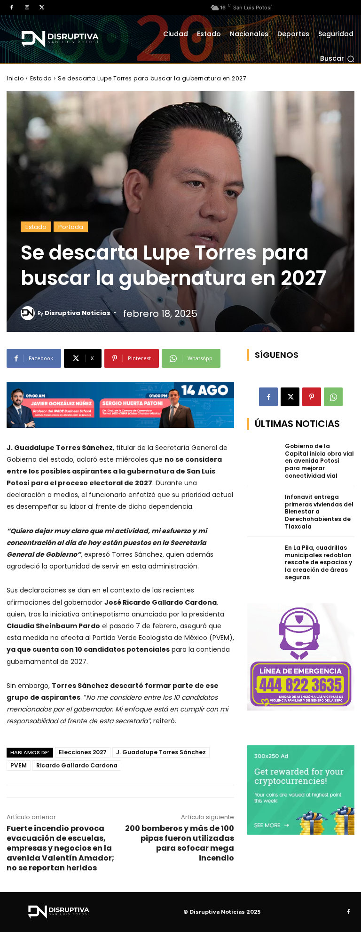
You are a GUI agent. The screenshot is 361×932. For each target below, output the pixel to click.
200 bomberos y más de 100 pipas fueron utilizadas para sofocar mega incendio (179, 843)
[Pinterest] (311, 396)
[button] (337, 58)
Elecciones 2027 (83, 752)
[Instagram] (27, 7)
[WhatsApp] (333, 396)
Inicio (15, 78)
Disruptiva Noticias (77, 312)
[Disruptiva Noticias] (29, 313)
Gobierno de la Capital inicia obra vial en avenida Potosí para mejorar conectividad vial (319, 460)
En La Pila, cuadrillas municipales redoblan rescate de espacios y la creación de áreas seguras (318, 562)
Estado (41, 78)
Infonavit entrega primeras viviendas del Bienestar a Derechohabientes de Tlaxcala (319, 511)
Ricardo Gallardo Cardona (77, 765)
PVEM (18, 765)
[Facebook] (12, 7)
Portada (70, 226)
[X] (42, 7)
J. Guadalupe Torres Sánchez (161, 752)
